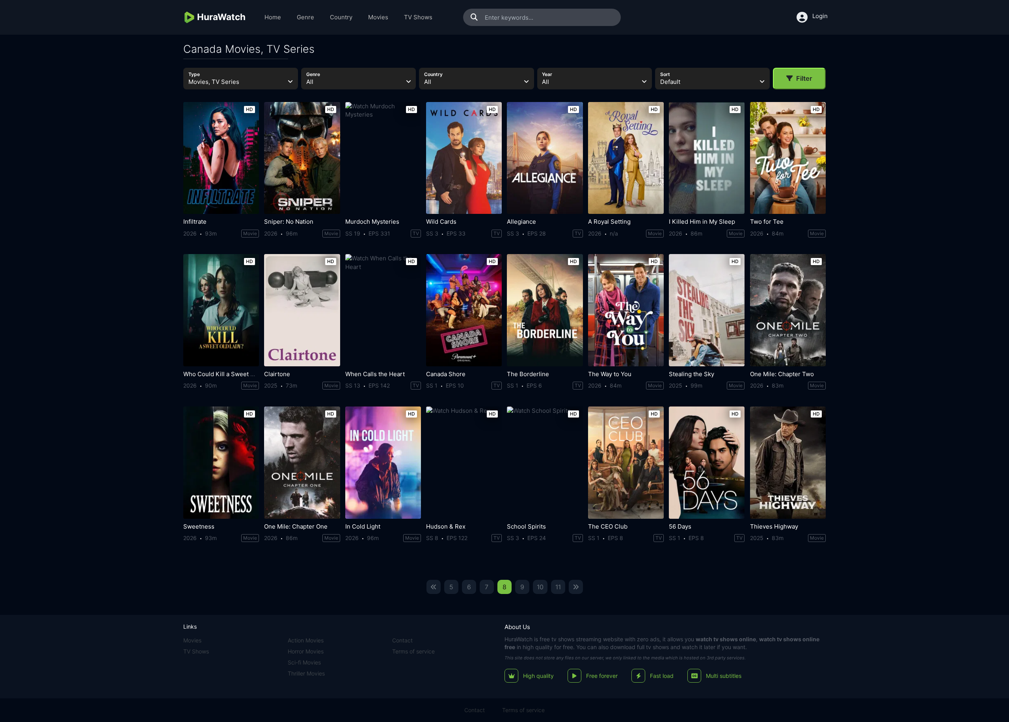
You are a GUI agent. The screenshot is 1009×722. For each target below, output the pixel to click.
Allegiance (521, 221)
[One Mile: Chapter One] (302, 462)
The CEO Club (607, 526)
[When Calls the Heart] (383, 310)
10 (540, 587)
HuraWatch (518, 639)
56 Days (680, 526)
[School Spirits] (545, 462)
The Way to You (609, 374)
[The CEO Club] (626, 462)
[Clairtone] (302, 310)
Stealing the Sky (691, 374)
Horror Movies (306, 651)
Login (820, 16)
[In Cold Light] (383, 462)
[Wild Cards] (464, 158)
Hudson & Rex (445, 526)
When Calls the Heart (375, 374)
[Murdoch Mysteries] (383, 158)
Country (341, 17)
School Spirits (526, 526)
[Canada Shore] (464, 310)
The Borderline (528, 374)
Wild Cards (441, 221)
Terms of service (413, 651)
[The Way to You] (626, 310)
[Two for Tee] (788, 158)
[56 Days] (707, 462)
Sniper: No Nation (288, 221)
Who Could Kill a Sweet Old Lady (228, 374)
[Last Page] (576, 587)
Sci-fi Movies (304, 662)
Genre (305, 17)
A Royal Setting (609, 221)
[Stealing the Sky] (707, 310)
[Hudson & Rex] (464, 462)
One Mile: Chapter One (296, 526)
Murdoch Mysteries (372, 221)
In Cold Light (362, 526)
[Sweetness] (221, 462)
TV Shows (418, 17)
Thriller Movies (306, 673)
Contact (402, 640)
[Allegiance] (545, 158)
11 (558, 587)
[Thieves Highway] (788, 462)
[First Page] (433, 587)
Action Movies (306, 640)
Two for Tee (767, 221)
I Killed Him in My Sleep (702, 221)
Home (272, 17)
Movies (378, 17)
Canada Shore (445, 374)
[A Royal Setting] (626, 158)
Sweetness (198, 526)
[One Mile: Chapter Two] (788, 310)
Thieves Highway (774, 526)
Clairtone (277, 374)
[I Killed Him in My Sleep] (707, 158)
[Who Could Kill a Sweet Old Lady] (221, 310)
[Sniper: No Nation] (302, 158)
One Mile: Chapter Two (782, 374)
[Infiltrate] (221, 158)
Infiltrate (195, 221)
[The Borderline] (545, 310)
